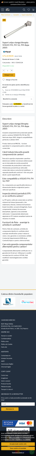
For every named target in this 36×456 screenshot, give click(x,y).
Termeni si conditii (6, 336)
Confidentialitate (6, 338)
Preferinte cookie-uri (18, 452)
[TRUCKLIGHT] (8, 305)
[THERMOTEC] (27, 305)
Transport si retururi (7, 389)
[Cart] (33, 10)
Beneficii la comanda (10, 99)
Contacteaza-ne (5, 355)
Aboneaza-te (10, 409)
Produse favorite (6, 384)
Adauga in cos (8, 75)
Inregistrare (4, 378)
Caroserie (16, 15)
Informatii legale (6, 367)
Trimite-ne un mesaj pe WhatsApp (15, 94)
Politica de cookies (14, 437)
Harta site (4, 347)
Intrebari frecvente (6, 358)
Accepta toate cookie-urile (18, 444)
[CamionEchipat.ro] (7, 10)
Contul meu (4, 375)
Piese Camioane (5, 15)
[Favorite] (29, 10)
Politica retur (5, 341)
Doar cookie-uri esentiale (18, 448)
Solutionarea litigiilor (7, 364)
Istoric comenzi (5, 381)
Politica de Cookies (6, 344)
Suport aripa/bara (27, 15)
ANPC (3, 361)
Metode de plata (6, 386)
